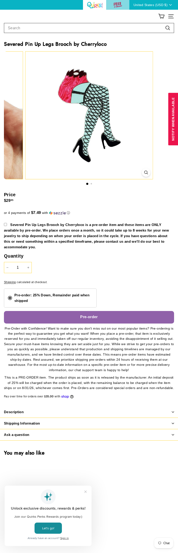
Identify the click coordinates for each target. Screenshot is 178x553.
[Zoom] (146, 172)
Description (14, 412)
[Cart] (161, 16)
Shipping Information (22, 423)
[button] (89, 213)
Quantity (14, 256)
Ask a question (16, 435)
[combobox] (89, 28)
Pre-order (89, 317)
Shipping (10, 282)
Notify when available (173, 119)
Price (10, 194)
